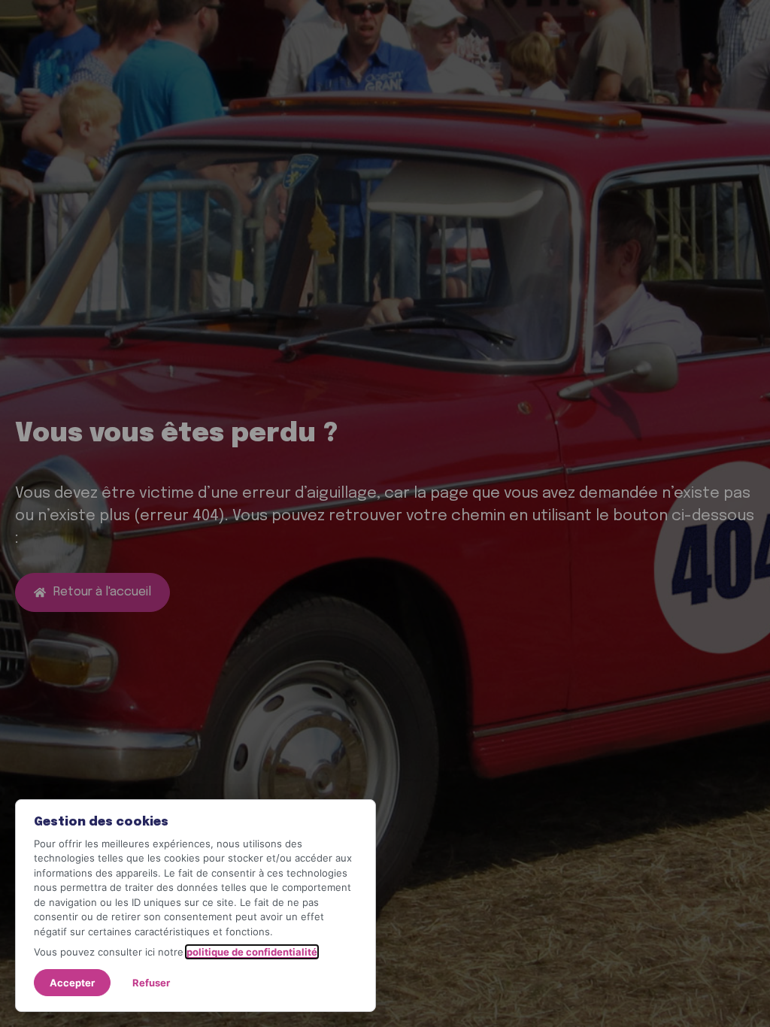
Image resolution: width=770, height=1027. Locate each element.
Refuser (151, 983)
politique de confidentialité (251, 952)
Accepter (72, 983)
